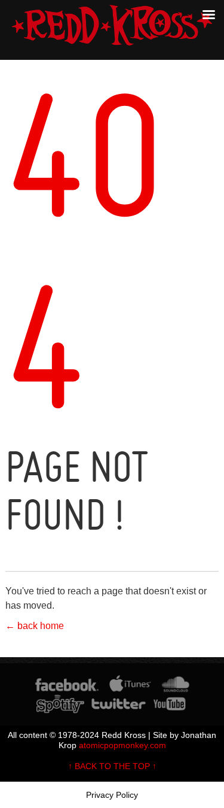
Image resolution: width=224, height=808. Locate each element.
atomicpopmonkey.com (122, 745)
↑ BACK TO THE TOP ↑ (112, 766)
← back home (34, 626)
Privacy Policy (112, 795)
